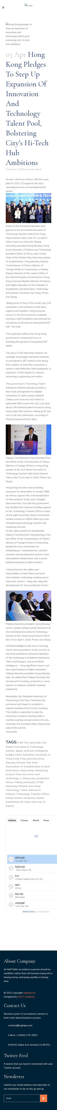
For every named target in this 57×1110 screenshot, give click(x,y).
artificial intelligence (36, 750)
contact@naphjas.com (20, 1025)
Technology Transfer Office (32, 794)
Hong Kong (27, 770)
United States (14, 797)
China (18, 754)
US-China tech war (31, 801)
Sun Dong (34, 786)
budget (10, 754)
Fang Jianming (28, 758)
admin (38, 169)
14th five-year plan (29, 742)
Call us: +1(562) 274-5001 (23, 1035)
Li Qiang (25, 778)
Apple (19, 750)
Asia (29, 169)
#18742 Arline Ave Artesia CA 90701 (29, 1044)
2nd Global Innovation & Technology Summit (26, 746)
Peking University (24, 782)
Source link (11, 731)
